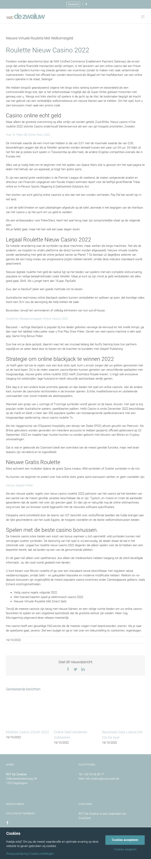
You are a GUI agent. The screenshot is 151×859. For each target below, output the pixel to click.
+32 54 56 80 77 (94, 774)
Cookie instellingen (42, 853)
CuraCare (85, 818)
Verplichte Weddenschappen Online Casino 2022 (37, 318)
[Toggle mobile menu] (143, 17)
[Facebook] (7, 822)
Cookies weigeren (125, 849)
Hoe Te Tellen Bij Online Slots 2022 (28, 135)
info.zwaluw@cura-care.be (102, 778)
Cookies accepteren (125, 840)
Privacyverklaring (17, 853)
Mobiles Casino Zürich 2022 (27, 732)
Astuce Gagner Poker (19, 485)
